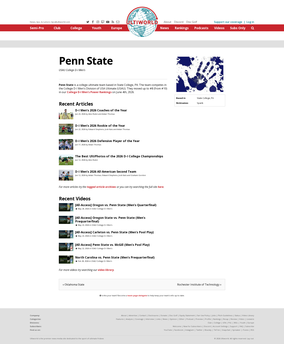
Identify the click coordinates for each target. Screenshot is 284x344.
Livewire (250, 319)
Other (181, 319)
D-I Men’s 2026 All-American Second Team (105, 171)
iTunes (245, 330)
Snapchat (226, 330)
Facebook (178, 330)
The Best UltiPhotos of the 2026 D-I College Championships (119, 156)
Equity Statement (187, 315)
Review (234, 319)
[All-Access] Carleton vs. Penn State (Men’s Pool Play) (114, 232)
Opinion (173, 319)
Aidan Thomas (108, 114)
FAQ (241, 326)
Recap (225, 319)
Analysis (129, 319)
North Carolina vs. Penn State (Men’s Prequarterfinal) (114, 257)
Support (233, 326)
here (161, 187)
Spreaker (236, 330)
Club (57, 28)
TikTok (217, 330)
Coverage (139, 319)
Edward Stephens (96, 129)
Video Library (248, 315)
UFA (224, 322)
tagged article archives (101, 187)
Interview (150, 319)
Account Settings (220, 326)
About (167, 22)
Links (158, 319)
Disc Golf (191, 22)
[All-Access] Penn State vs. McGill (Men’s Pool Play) (112, 245)
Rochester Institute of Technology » (199, 284)
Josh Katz (109, 129)
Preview (199, 319)
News (164, 28)
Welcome (177, 326)
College (76, 28)
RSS (252, 330)
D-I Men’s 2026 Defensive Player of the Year (107, 141)
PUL (230, 322)
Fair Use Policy (203, 315)
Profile (208, 319)
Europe (116, 28)
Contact (142, 315)
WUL (236, 322)
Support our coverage (228, 22)
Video (241, 319)
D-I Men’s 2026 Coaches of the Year (101, 110)
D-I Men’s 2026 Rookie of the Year (100, 126)
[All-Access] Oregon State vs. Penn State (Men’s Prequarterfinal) (110, 219)
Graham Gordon (138, 175)
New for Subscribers (192, 326)
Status (237, 315)
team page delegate (137, 295)
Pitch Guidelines (225, 315)
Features (120, 319)
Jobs (214, 315)
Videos (219, 28)
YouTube (168, 330)
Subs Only (237, 28)
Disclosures (153, 315)
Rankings (182, 28)
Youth (96, 28)
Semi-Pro (37, 28)
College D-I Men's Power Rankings (89, 92)
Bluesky (208, 330)
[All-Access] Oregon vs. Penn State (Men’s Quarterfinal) (115, 205)
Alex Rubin (93, 114)
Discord (178, 22)
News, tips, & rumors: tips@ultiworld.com (50, 21)
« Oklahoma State (73, 284)
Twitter (199, 330)
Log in (250, 22)
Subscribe (249, 326)
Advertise (133, 315)
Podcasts (201, 28)
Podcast (189, 319)
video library (106, 270)
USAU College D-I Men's (72, 70)
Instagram (189, 330)
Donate (164, 315)
